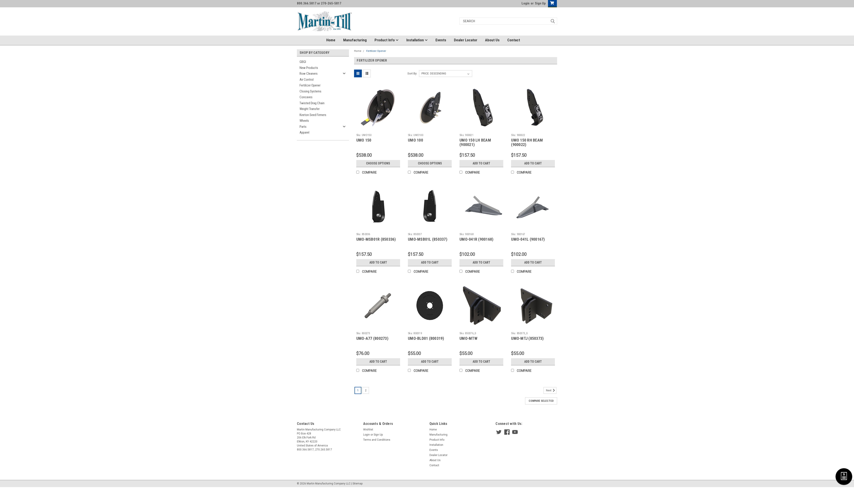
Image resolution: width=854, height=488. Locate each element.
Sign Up (540, 3)
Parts (303, 127)
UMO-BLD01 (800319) (426, 338)
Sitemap (357, 483)
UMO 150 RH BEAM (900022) (527, 142)
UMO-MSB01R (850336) (376, 239)
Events (440, 40)
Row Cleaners (309, 74)
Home (330, 40)
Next (549, 390)
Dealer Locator (465, 40)
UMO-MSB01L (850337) (427, 239)
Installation (415, 40)
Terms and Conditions (376, 439)
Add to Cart (481, 163)
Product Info (385, 40)
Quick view (378, 128)
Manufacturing (355, 40)
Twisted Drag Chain (312, 103)
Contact (513, 40)
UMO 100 (415, 140)
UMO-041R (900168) (476, 239)
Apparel (304, 132)
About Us (492, 40)
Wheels (304, 121)
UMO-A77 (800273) (372, 338)
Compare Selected (541, 400)
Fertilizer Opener (310, 85)
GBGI (303, 62)
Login (526, 3)
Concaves (306, 97)
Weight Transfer (310, 109)
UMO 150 (363, 140)
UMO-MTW (468, 338)
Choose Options (378, 163)
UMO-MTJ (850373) (527, 338)
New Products (309, 68)
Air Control (307, 80)
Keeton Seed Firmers (313, 115)
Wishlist (368, 429)
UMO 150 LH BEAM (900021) (475, 142)
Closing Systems (310, 91)
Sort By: (412, 73)
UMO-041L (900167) (528, 239)
